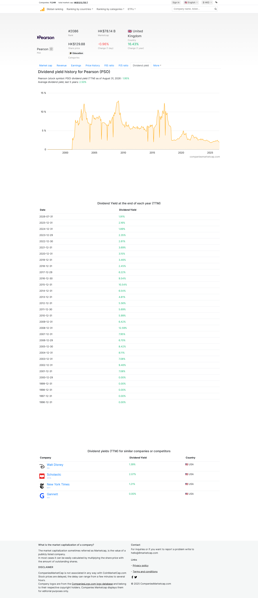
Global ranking (55, 9)
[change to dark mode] (217, 2)
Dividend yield (141, 65)
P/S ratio (123, 65)
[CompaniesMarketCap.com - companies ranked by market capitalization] (42, 9)
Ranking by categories (109, 9)
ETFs (131, 9)
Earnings (76, 65)
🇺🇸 (190, 2)
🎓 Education (76, 53)
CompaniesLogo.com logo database (92, 583)
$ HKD (206, 2)
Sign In (176, 2)
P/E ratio (109, 65)
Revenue (62, 65)
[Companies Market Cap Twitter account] (135, 577)
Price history (93, 65)
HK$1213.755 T (81, 2)
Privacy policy (140, 565)
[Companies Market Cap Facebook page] (132, 577)
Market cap (45, 65)
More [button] (156, 65)
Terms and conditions (145, 571)
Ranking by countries (79, 9)
